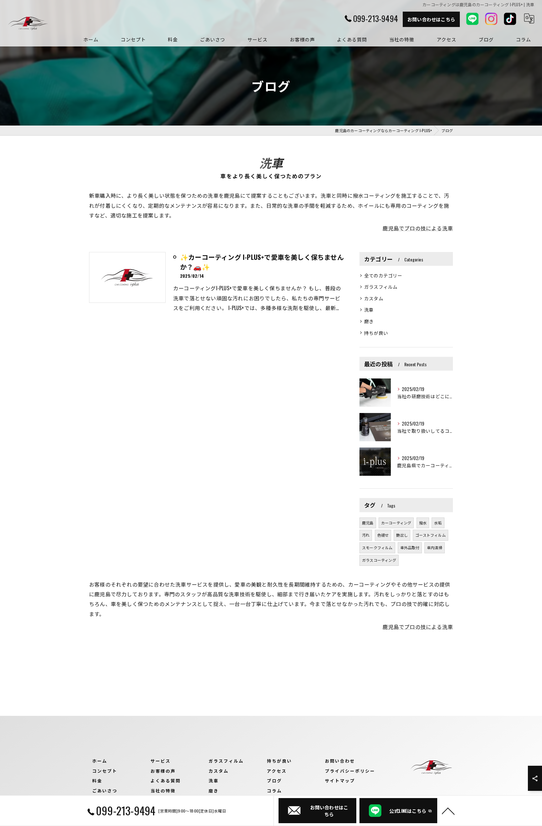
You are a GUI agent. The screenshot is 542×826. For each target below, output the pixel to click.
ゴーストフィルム (430, 535)
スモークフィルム (377, 547)
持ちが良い (376, 333)
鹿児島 (368, 522)
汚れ (365, 535)
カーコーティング (396, 522)
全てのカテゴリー (383, 275)
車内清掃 (434, 547)
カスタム (373, 298)
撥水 (423, 522)
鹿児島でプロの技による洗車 (418, 228)
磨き (369, 321)
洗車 (369, 309)
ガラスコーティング (379, 560)
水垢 (438, 522)
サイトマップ (340, 780)
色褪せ (383, 535)
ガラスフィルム (380, 286)
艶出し (402, 535)
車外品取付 (409, 547)
